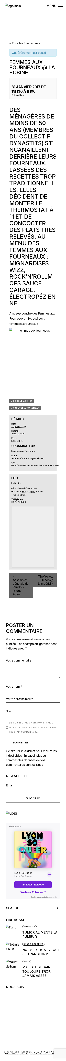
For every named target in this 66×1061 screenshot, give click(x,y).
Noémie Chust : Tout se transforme (41, 952)
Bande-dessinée (33, 944)
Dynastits (25, 143)
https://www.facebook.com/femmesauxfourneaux (36, 465)
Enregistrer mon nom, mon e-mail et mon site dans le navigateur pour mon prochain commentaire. (33, 727)
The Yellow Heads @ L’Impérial (45, 580)
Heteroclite (27, 1052)
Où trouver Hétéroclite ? (46, 1054)
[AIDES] (33, 813)
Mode (27, 961)
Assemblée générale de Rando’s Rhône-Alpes (20, 585)
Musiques (29, 926)
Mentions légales (16, 1054)
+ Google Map (18, 494)
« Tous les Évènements (24, 43)
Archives (43, 1052)
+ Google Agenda (21, 401)
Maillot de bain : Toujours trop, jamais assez (37, 971)
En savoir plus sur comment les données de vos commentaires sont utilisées (26, 760)
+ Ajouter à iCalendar (25, 408)
